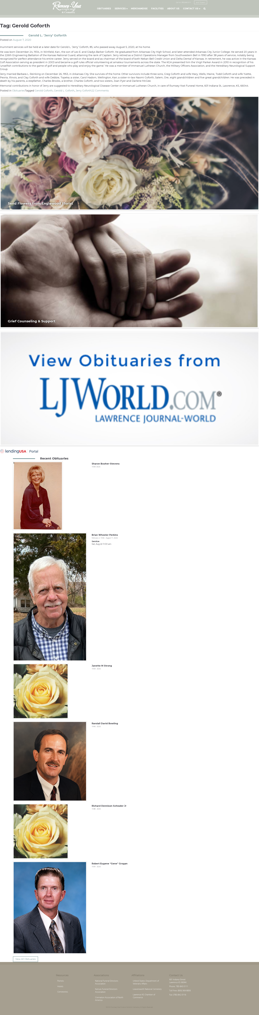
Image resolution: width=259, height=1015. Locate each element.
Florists (60, 981)
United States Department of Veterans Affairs (146, 982)
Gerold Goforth (44, 90)
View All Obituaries (25, 959)
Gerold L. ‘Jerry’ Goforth (47, 35)
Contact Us (190, 8)
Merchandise (139, 8)
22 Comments (100, 90)
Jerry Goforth (83, 90)
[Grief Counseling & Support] (129, 270)
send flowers (200, 2)
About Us (173, 8)
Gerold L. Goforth (64, 90)
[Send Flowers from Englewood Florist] (129, 152)
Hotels (60, 986)
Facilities (157, 8)
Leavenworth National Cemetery (147, 989)
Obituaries (104, 8)
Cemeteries (62, 991)
